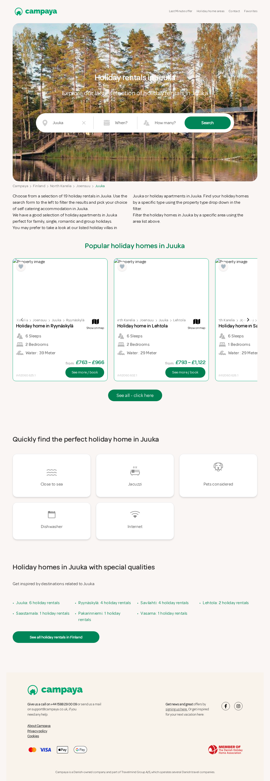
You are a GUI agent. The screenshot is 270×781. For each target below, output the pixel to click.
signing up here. (177, 709)
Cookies (33, 736)
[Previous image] (22, 319)
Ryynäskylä (75, 320)
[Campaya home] (35, 11)
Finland (39, 186)
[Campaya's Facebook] (225, 706)
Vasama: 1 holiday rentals (164, 613)
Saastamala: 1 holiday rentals (42, 613)
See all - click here (135, 395)
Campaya (20, 186)
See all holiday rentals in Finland (56, 637)
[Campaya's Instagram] (238, 706)
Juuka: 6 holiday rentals (38, 602)
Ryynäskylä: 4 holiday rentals (104, 602)
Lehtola (179, 320)
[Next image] (248, 319)
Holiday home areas (210, 11)
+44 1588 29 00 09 (64, 704)
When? (121, 122)
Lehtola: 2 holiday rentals (226, 602)
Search (207, 122)
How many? (165, 122)
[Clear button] (84, 123)
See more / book (85, 372)
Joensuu (83, 186)
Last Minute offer (180, 11)
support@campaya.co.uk (50, 709)
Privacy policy (37, 731)
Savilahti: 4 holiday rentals (165, 602)
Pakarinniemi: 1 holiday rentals (99, 616)
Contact (234, 11)
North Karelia (61, 186)
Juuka (100, 186)
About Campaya (39, 726)
